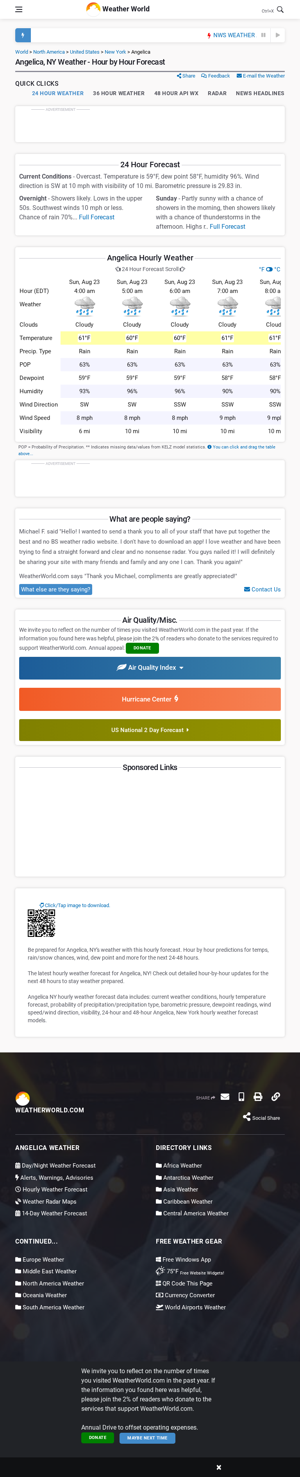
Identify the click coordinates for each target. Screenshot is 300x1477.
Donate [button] (142, 648)
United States (85, 52)
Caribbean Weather (187, 1201)
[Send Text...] (241, 1096)
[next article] (278, 35)
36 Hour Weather (119, 93)
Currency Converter (189, 1295)
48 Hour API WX (176, 93)
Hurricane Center (148, 699)
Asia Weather (180, 1189)
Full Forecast (96, 217)
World (21, 52)
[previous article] (264, 35)
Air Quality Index (153, 668)
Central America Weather (195, 1213)
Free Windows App (186, 1259)
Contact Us (265, 589)
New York (115, 52)
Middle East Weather (49, 1271)
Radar (217, 93)
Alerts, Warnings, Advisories (56, 1177)
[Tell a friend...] (225, 1096)
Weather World (125, 9)
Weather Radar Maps (49, 1201)
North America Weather (52, 1283)
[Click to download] (41, 922)
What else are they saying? (55, 589)
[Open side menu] (18, 9)
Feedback (218, 76)
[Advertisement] (150, 124)
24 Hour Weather (58, 93)
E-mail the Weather (263, 76)
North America (49, 52)
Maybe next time (147, 1438)
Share (188, 76)
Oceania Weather (44, 1295)
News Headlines (260, 93)
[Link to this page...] (275, 1096)
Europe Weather (42, 1259)
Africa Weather (182, 1165)
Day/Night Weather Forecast (58, 1165)
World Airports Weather (194, 1307)
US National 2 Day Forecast (149, 730)
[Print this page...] (257, 1096)
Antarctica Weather (187, 1177)
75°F (194, 1271)
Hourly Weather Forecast (54, 1189)
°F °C (269, 269)
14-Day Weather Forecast (53, 1213)
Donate (98, 1437)
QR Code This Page (186, 1283)
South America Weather (52, 1307)
